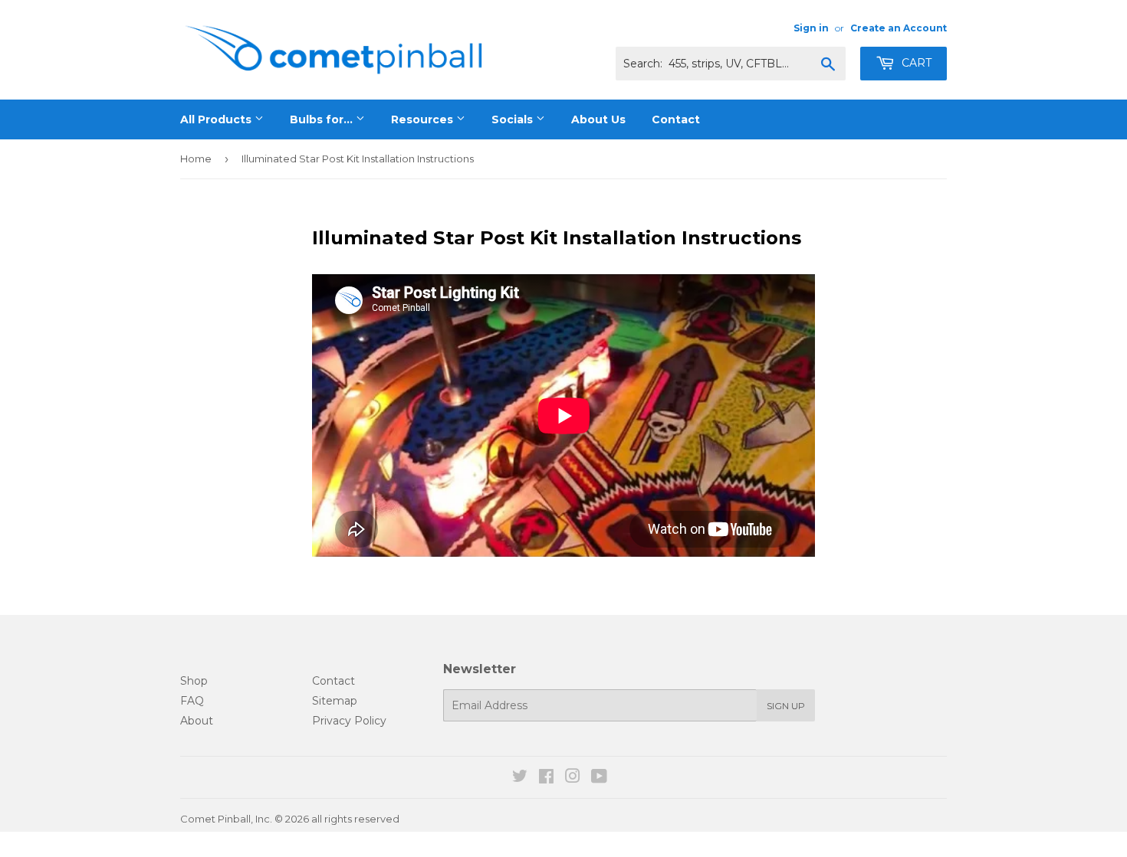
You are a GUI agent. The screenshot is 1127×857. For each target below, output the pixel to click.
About (196, 721)
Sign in (811, 28)
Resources (423, 119)
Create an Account (898, 28)
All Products (217, 119)
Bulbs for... (323, 119)
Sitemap (334, 701)
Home (196, 158)
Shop (194, 681)
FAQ (192, 701)
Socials (513, 119)
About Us (598, 119)
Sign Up (786, 705)
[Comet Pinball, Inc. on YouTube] (599, 778)
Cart (915, 63)
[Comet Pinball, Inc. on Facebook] (546, 778)
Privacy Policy (349, 721)
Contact (676, 119)
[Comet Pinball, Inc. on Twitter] (519, 778)
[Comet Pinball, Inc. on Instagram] (572, 778)
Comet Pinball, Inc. (226, 819)
